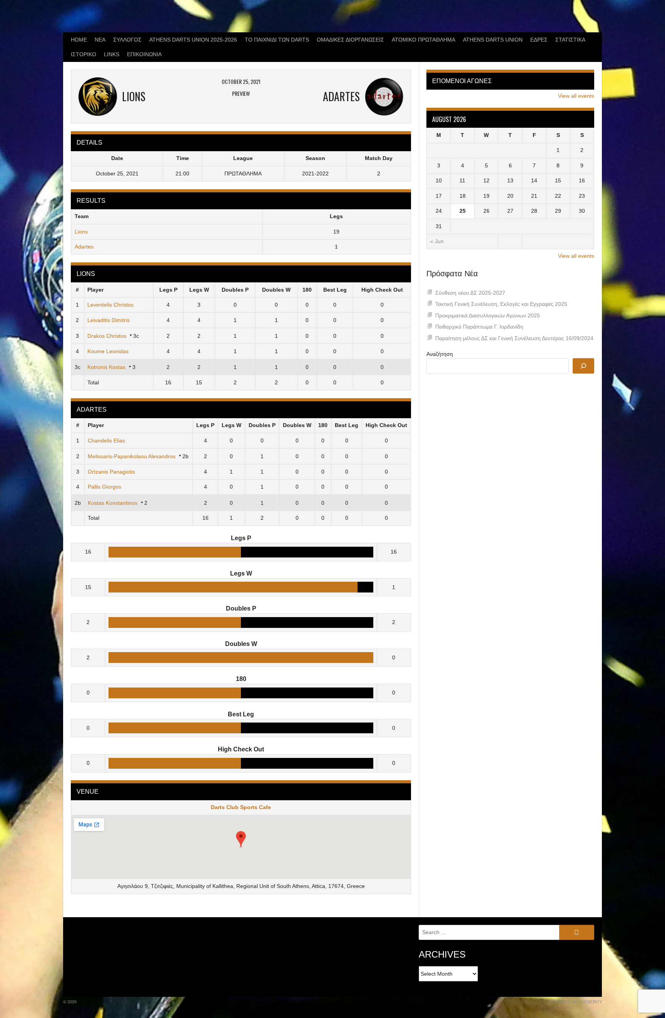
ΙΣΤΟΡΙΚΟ (83, 54)
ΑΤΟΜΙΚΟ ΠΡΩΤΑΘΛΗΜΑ (423, 40)
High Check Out (382, 290)
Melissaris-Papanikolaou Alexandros (131, 456)
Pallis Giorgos (104, 487)
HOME (79, 40)
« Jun (437, 241)
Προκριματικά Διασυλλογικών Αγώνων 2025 (487, 315)
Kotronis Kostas (106, 367)
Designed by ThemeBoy (575, 1002)
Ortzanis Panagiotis (111, 472)
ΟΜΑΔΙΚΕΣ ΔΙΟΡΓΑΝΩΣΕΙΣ (350, 40)
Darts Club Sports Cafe (241, 807)
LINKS (111, 54)
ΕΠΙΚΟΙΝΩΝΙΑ (144, 54)
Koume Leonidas (108, 351)
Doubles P (235, 290)
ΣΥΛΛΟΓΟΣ (127, 40)
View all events (576, 96)
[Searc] (583, 366)
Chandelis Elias (106, 440)
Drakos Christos (106, 336)
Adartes (84, 247)
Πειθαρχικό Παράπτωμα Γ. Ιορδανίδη (479, 327)
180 (307, 290)
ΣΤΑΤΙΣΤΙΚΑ (570, 40)
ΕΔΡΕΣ (539, 40)
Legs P (168, 290)
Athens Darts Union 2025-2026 (193, 40)
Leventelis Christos (110, 305)
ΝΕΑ (100, 40)
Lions (81, 232)
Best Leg (335, 290)
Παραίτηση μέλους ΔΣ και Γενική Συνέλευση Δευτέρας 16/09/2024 (514, 338)
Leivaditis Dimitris (108, 320)
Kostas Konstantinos (112, 503)
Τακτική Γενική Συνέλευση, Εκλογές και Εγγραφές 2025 (501, 304)
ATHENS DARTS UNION (493, 40)
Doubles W (276, 290)
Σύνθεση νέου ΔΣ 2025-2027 (470, 293)
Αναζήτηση (439, 354)
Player (95, 290)
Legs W (199, 290)
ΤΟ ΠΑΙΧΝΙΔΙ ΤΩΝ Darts (277, 40)
